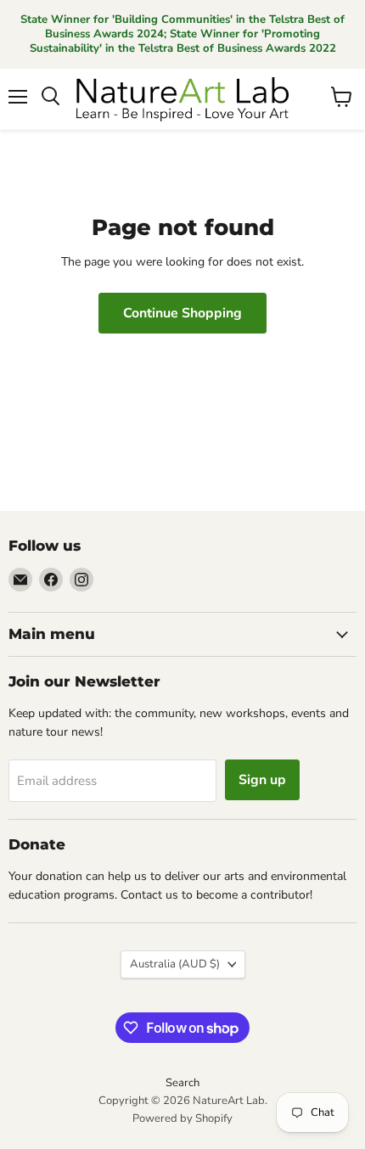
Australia (175, 964)
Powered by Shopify (182, 1118)
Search (182, 1082)
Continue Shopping (182, 313)
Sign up (262, 780)
